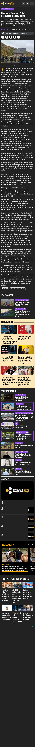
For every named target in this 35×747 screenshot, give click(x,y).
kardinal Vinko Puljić (17, 288)
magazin (3, 29)
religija (8, 29)
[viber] (14, 37)
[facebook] (2, 37)
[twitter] (6, 37)
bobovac (5, 288)
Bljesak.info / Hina (16, 29)
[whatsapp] (10, 37)
